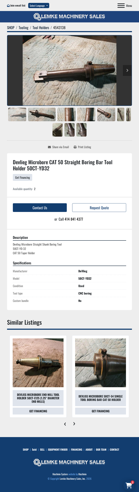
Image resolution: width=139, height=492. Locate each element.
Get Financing (22, 177)
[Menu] (121, 5)
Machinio (82, 474)
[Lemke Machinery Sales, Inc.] (69, 462)
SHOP (26, 449)
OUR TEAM (101, 449)
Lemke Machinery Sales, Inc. (73, 478)
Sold (34, 449)
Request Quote (99, 207)
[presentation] (65, 423)
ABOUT (89, 449)
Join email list (17, 5)
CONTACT (114, 449)
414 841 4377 (74, 219)
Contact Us (40, 207)
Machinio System (60, 474)
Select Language (37, 5)
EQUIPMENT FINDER (58, 449)
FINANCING (76, 449)
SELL (42, 449)
